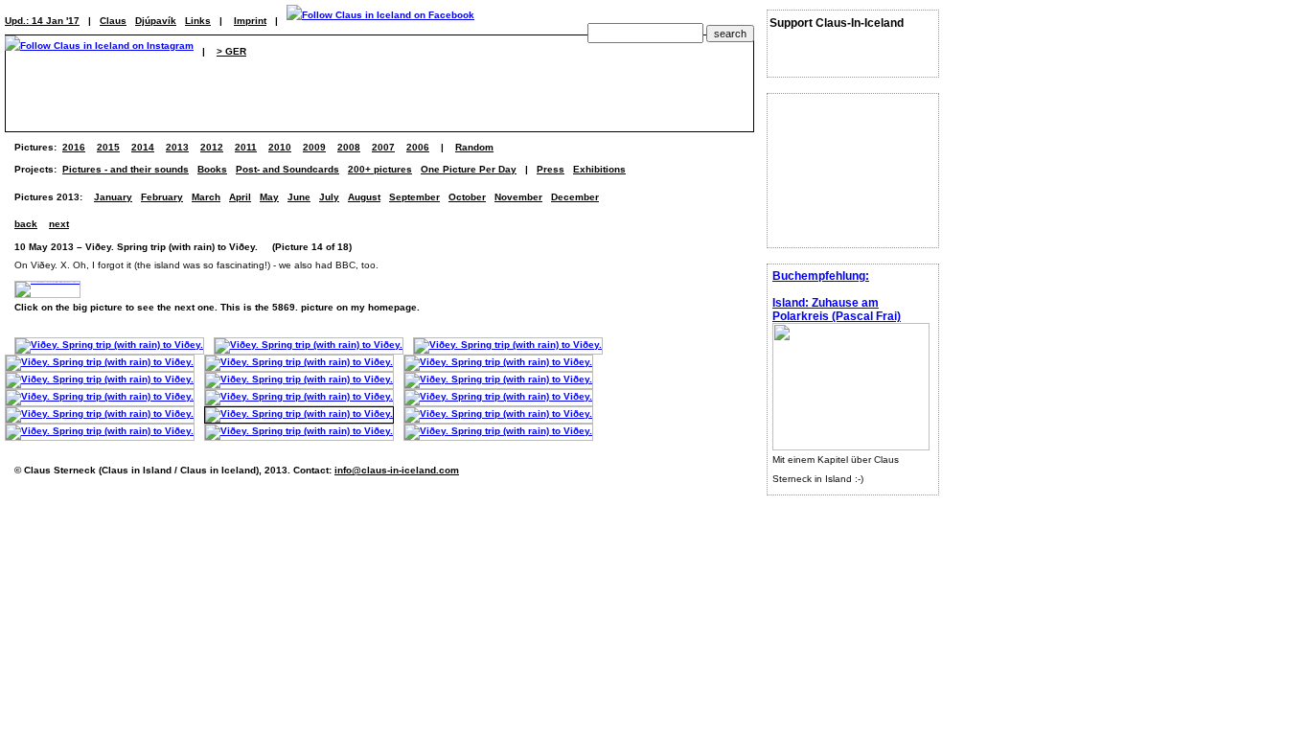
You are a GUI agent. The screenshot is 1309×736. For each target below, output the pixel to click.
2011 (246, 147)
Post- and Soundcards (287, 169)
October (467, 197)
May (269, 197)
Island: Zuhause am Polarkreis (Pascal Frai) (836, 309)
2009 (314, 147)
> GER (231, 51)
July (329, 197)
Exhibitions (599, 169)
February (162, 197)
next (59, 223)
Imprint (250, 20)
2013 (177, 147)
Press (550, 169)
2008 (348, 147)
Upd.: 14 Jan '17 (42, 20)
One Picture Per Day (469, 169)
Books (212, 169)
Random (474, 147)
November (518, 197)
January (113, 197)
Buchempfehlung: (820, 276)
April (240, 197)
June (298, 197)
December (575, 197)
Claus (113, 20)
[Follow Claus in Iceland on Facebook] (380, 20)
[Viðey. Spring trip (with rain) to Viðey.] (109, 344)
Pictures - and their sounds (125, 169)
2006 (417, 147)
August (364, 197)
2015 (108, 147)
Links (198, 20)
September (414, 197)
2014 (142, 147)
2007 (383, 147)
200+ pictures (380, 169)
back (25, 223)
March (206, 197)
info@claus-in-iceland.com (396, 470)
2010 (279, 147)
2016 (73, 147)
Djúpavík (155, 20)
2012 (211, 147)
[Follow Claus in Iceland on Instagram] (99, 51)
